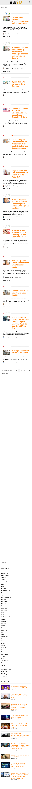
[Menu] (2, 2)
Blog (2, 586)
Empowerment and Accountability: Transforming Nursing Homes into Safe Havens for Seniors (20, 52)
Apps (3, 579)
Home (3, 625)
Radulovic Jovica (9, 68)
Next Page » (5, 373)
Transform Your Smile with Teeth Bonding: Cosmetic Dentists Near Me (19, 233)
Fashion (4, 608)
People (3, 647)
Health (3, 621)
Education (4, 604)
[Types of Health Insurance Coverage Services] (6, 81)
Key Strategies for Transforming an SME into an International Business (20, 735)
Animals (4, 577)
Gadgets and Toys (6, 617)
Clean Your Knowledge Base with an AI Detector (19, 716)
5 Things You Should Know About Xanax (20, 352)
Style (3, 658)
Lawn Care (4, 636)
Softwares (4, 654)
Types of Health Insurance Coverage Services (20, 84)
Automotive (5, 582)
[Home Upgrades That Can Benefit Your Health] (6, 290)
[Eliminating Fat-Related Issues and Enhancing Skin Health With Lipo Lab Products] (6, 199)
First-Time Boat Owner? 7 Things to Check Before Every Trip (20, 696)
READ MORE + (7, 37)
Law (2, 634)
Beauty (3, 584)
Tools (3, 665)
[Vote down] (6, 13)
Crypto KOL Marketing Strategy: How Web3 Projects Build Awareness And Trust (20, 764)
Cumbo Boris (8, 217)
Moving (3, 641)
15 (29, 370)
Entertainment (6, 606)
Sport (3, 656)
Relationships (5, 652)
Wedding (4, 674)
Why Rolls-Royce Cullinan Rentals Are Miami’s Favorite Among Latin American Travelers (20, 706)
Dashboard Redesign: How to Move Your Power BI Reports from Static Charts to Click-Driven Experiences (20, 775)
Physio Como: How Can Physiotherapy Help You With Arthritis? (20, 174)
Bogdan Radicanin (9, 186)
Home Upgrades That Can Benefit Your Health (20, 293)
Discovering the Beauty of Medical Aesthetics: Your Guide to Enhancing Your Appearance (20, 144)
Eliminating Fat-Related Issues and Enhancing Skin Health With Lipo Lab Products (20, 203)
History (3, 623)
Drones (3, 599)
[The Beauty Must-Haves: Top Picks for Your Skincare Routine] (6, 260)
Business (4, 588)
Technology (5, 661)
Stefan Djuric (8, 304)
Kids (2, 632)
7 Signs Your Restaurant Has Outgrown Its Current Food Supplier (20, 725)
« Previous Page (7, 370)
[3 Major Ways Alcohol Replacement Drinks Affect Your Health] (6, 17)
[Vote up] (9, 13)
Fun (2, 615)
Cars (2, 595)
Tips (2, 663)
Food (2, 612)
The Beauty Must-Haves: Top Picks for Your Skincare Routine (20, 264)
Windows (4, 676)
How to (3, 628)
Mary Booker (8, 34)
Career (3, 593)
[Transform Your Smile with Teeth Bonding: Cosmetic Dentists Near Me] (6, 230)
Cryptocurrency (6, 597)
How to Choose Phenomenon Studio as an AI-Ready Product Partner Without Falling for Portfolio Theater (20, 746)
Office (3, 645)
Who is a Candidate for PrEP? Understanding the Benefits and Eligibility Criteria (20, 113)
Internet (4, 630)
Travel (3, 667)
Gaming (3, 619)
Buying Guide (5, 590)
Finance (4, 610)
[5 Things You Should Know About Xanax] (6, 350)
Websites (4, 671)
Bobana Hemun (9, 277)
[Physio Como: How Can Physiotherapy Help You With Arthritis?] (6, 170)
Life (2, 639)
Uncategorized (6, 669)
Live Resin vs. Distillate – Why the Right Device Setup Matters (20, 687)
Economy (4, 601)
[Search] (29, 2)
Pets (2, 650)
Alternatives (5, 575)
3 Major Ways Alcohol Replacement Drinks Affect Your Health (20, 20)
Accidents (4, 573)
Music (3, 643)
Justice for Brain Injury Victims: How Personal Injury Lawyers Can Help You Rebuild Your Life (20, 322)
